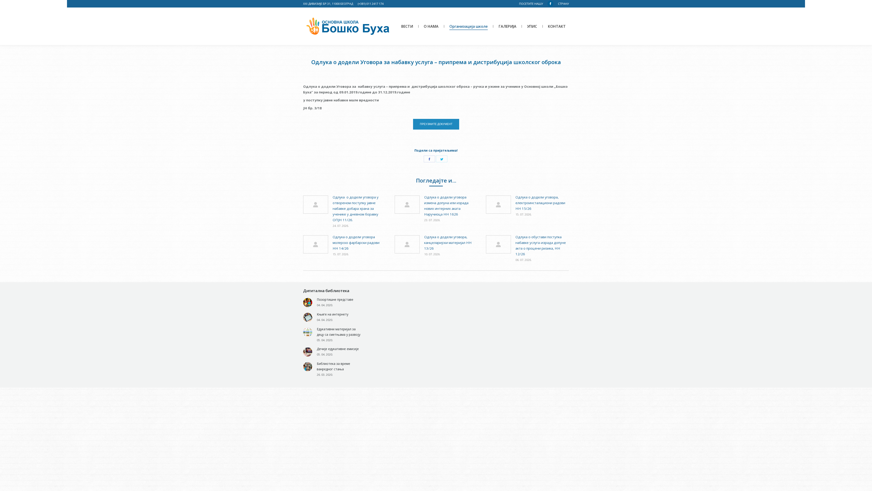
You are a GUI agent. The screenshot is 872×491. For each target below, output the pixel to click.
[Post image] (315, 204)
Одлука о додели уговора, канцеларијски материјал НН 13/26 (448, 243)
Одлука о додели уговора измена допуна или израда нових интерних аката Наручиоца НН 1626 (446, 205)
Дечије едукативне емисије (338, 349)
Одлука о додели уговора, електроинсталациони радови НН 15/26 (540, 203)
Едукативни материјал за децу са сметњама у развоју (338, 332)
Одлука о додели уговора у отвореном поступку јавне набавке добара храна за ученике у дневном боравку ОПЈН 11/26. (356, 208)
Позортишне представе (335, 299)
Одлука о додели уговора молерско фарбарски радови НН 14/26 (356, 243)
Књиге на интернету (332, 314)
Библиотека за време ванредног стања (333, 366)
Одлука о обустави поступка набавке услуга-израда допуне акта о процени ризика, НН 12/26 (540, 245)
